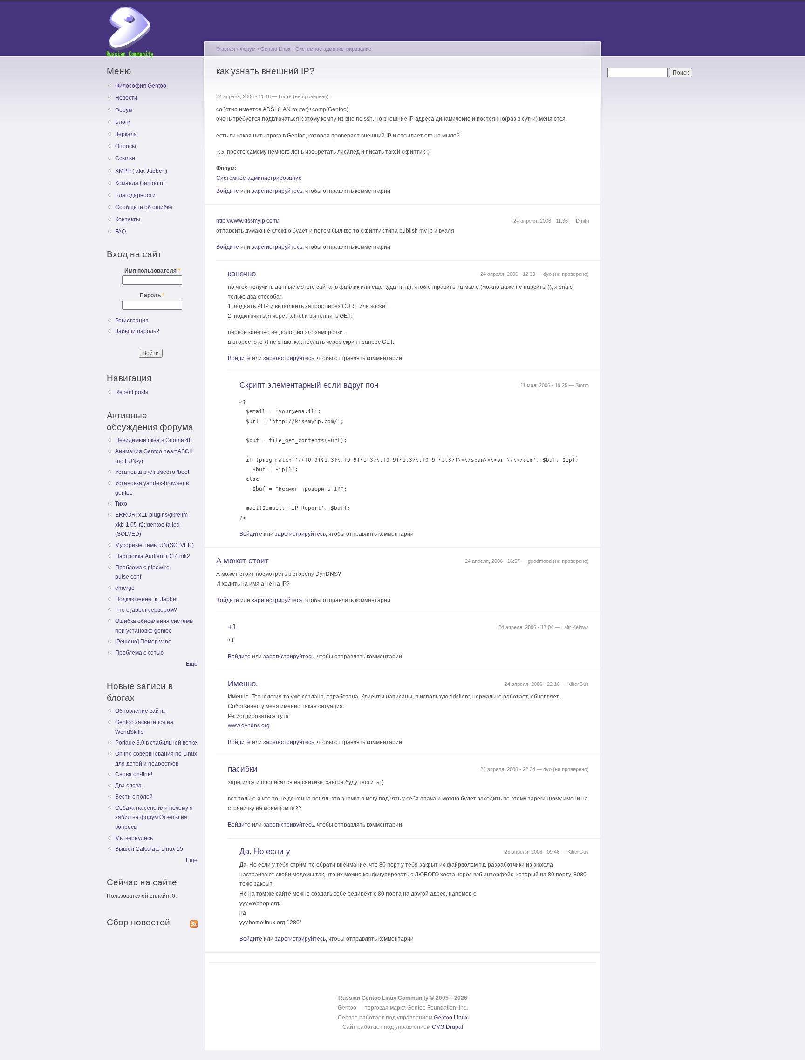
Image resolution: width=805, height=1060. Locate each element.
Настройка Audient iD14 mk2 (152, 556)
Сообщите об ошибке (143, 207)
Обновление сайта (140, 711)
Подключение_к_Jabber (146, 599)
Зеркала (126, 134)
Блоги (122, 122)
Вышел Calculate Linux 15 (149, 849)
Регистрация (132, 320)
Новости (126, 98)
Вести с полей (134, 796)
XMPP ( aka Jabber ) (141, 171)
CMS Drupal (447, 1027)
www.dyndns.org (249, 725)
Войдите (227, 191)
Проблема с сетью (139, 653)
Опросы (125, 146)
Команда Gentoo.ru (140, 183)
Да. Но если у (264, 851)
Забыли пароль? (137, 331)
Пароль (152, 295)
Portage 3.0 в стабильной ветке (156, 742)
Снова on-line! (133, 774)
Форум (123, 110)
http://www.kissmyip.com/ (247, 221)
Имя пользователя (152, 270)
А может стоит (242, 560)
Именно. (243, 683)
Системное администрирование (333, 49)
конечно (242, 273)
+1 (232, 626)
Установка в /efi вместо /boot (152, 472)
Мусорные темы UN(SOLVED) (154, 545)
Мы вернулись (134, 838)
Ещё (192, 664)
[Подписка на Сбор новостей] (194, 922)
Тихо (121, 503)
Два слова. (129, 785)
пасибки (243, 769)
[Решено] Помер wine (143, 641)
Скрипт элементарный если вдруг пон (308, 385)
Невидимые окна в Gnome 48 (153, 440)
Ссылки (125, 158)
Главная (225, 49)
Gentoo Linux (275, 49)
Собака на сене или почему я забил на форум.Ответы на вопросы (154, 817)
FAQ (120, 231)
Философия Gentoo (140, 85)
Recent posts (131, 392)
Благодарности (135, 195)
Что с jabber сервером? (146, 610)
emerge (125, 588)
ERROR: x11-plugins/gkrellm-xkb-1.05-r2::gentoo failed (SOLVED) (152, 524)
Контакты (127, 219)
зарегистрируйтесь (277, 191)
